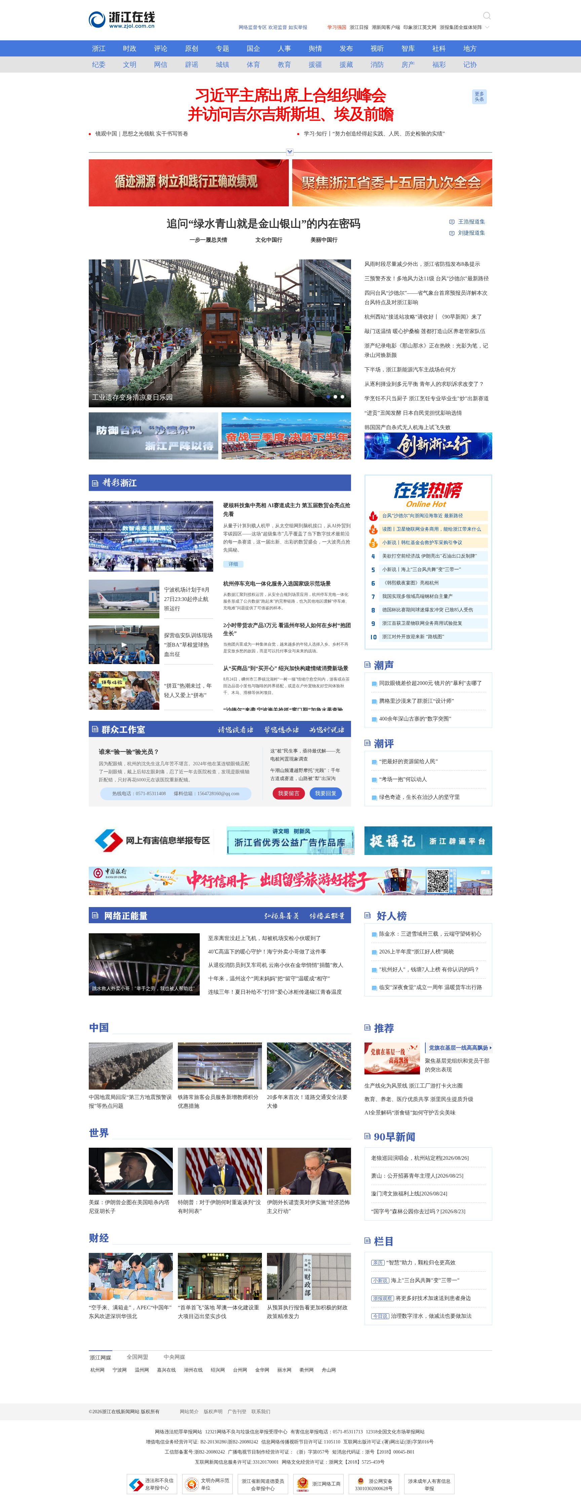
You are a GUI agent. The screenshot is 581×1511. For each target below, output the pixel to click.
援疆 (315, 64)
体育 (253, 64)
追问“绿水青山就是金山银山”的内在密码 (263, 223)
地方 (470, 48)
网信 (160, 64)
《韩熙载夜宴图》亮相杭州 (410, 582)
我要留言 (289, 793)
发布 (346, 48)
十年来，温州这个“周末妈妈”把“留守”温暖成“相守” (269, 978)
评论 (160, 48)
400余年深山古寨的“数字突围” (415, 719)
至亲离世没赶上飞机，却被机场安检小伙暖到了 (264, 938)
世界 (99, 1133)
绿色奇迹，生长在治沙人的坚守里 (419, 797)
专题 (222, 48)
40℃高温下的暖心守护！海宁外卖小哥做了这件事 (267, 951)
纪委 (99, 64)
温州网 (142, 1370)
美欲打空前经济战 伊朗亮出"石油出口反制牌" (429, 556)
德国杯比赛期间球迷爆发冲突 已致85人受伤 (427, 609)
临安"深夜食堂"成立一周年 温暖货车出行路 (430, 987)
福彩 (439, 64)
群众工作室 (123, 729)
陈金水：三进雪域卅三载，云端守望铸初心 (430, 934)
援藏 (346, 64)
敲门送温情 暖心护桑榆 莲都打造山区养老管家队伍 (425, 331)
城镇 (222, 64)
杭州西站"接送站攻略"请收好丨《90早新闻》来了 (423, 317)
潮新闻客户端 (386, 27)
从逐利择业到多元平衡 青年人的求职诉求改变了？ (424, 384)
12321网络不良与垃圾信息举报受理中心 (246, 1431)
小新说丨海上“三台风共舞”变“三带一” (421, 569)
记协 (470, 64)
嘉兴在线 (166, 1370)
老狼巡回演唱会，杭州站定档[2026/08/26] (420, 1158)
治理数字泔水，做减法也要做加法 (431, 1316)
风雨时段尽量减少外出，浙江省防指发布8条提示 (422, 264)
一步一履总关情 (208, 240)
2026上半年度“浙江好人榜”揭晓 (416, 951)
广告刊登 (237, 1411)
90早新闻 (395, 1137)
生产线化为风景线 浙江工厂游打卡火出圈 (413, 1086)
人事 (284, 48)
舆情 (315, 48)
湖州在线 (193, 1370)
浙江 (99, 48)
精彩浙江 (220, 483)
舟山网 (329, 1370)
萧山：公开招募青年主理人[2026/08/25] (417, 1176)
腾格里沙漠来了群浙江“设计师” (416, 701)
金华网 (262, 1370)
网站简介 (189, 1411)
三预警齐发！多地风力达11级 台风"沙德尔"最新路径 (426, 278)
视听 (377, 48)
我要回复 (326, 793)
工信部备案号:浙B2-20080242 (195, 1452)
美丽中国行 (324, 240)
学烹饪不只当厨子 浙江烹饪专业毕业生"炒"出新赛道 (426, 398)
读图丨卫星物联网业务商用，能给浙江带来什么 (431, 529)
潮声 (384, 665)
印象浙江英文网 (419, 27)
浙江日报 (359, 27)
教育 (284, 64)
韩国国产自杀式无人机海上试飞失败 (407, 427)
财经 (99, 1238)
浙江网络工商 (326, 1483)
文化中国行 (269, 240)
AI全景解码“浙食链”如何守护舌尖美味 (410, 1112)
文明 (130, 64)
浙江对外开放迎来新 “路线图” (413, 636)
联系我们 (260, 1411)
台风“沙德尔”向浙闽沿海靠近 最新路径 (422, 515)
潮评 (384, 743)
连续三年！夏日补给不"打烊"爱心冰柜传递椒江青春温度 (275, 992)
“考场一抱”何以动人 (403, 779)
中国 (99, 1027)
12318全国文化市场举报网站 (395, 1431)
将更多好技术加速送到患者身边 (433, 1298)
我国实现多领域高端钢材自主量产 (417, 596)
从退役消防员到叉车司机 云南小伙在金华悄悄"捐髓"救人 (275, 965)
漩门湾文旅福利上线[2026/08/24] (409, 1193)
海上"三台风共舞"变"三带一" (425, 1280)
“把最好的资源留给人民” (408, 761)
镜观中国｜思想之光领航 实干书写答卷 (141, 133)
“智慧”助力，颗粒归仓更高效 (421, 1262)
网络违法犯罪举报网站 (178, 1431)
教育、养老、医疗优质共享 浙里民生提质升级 (418, 1099)
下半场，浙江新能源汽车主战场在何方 (410, 369)
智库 (408, 48)
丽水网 (284, 1370)
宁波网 (120, 1370)
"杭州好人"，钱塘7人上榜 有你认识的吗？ (429, 969)
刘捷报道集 (471, 233)
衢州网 (307, 1370)
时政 (130, 48)
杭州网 (97, 1370)
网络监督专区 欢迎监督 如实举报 (273, 27)
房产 (408, 64)
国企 (253, 48)
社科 (439, 48)
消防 (377, 64)
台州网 (240, 1370)
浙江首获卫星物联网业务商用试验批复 (422, 623)
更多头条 (479, 96)
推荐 (384, 1028)
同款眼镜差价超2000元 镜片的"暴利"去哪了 (430, 683)
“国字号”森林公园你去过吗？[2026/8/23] (418, 1211)
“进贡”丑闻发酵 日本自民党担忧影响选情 (413, 413)
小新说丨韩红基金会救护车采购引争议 (422, 542)
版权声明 (213, 1411)
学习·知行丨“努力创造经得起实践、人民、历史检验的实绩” (374, 133)
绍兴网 (218, 1370)
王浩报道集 (471, 221)
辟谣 (191, 64)
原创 (191, 48)
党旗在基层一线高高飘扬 (458, 1048)
